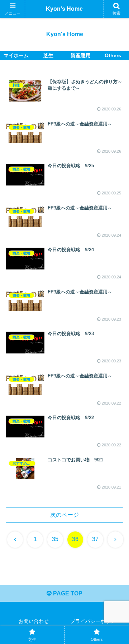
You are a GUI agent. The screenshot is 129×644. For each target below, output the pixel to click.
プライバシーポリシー (95, 621)
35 (55, 539)
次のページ (64, 515)
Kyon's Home (64, 9)
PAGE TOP (67, 593)
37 (95, 539)
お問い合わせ (34, 621)
